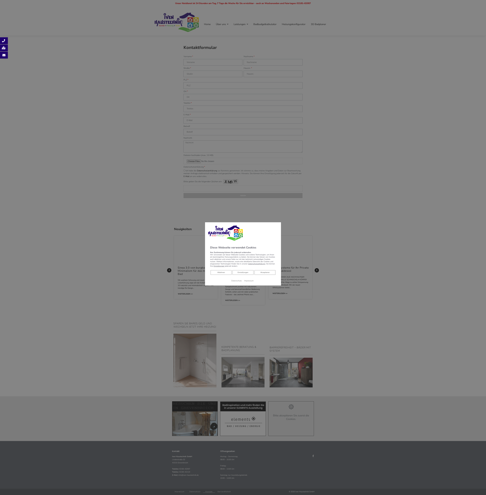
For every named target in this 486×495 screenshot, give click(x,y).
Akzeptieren (265, 272)
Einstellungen (243, 272)
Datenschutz (236, 280)
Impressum (249, 280)
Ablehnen (221, 272)
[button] (4, 40)
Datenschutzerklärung (256, 264)
